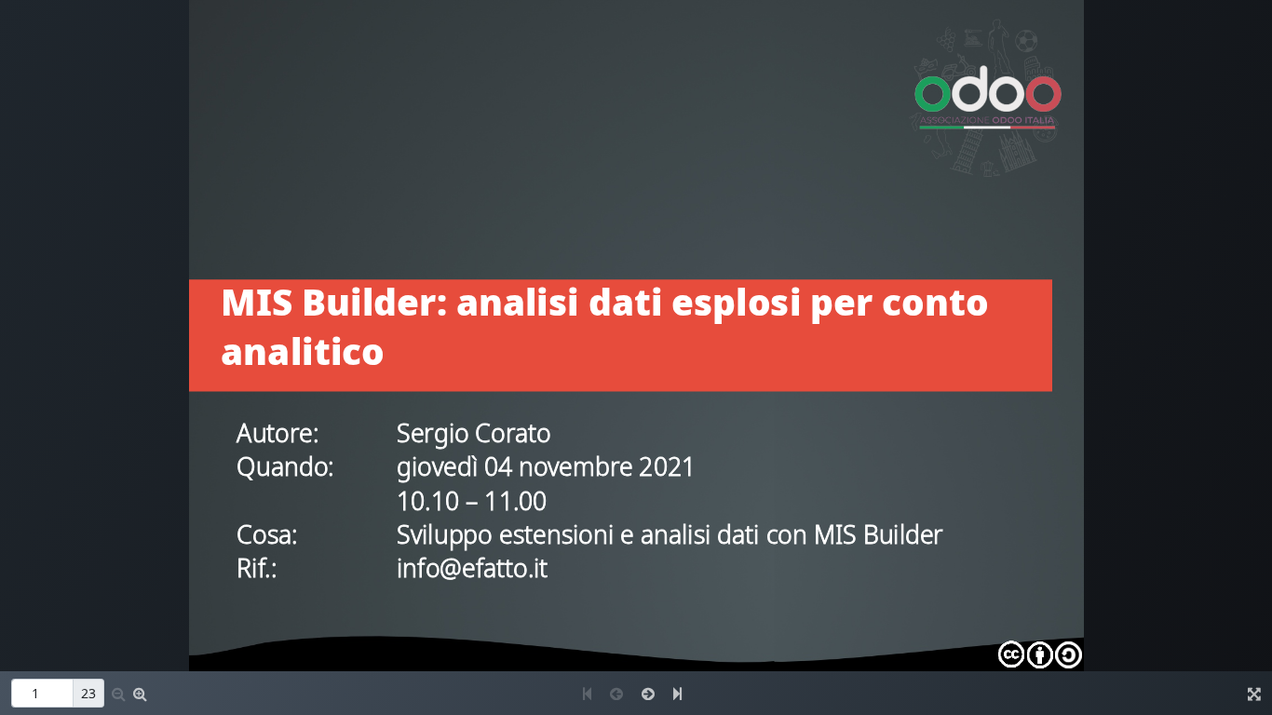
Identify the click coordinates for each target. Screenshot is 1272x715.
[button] (119, 693)
